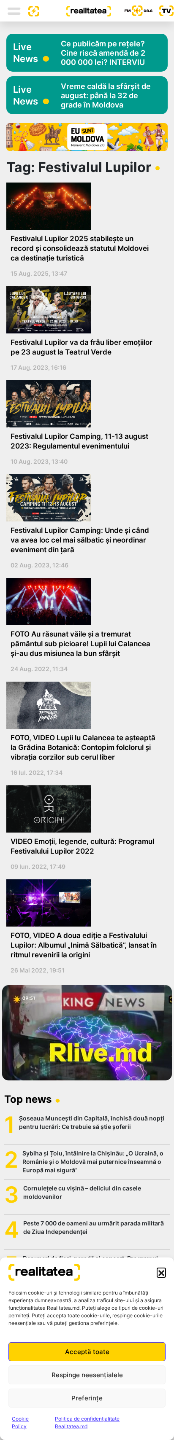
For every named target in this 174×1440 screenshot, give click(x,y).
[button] (161, 1272)
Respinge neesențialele (87, 1375)
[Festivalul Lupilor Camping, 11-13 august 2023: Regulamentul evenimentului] (83, 403)
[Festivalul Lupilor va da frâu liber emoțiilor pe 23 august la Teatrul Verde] (83, 309)
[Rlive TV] (163, 10)
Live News (25, 52)
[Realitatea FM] (131, 10)
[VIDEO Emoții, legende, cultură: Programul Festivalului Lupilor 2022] (83, 809)
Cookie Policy (20, 1422)
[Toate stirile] (30, 10)
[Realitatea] (75, 10)
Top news (28, 1099)
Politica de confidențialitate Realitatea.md (87, 1422)
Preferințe (87, 1398)
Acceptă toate (87, 1352)
